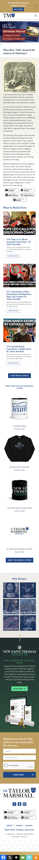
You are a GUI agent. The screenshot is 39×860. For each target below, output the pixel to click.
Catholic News (28, 612)
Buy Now (18, 9)
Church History (11, 594)
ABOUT (9, 825)
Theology (27, 596)
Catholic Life (11, 628)
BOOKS (29, 825)
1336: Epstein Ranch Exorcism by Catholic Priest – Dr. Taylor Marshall (19, 349)
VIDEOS (19, 825)
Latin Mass (11, 612)
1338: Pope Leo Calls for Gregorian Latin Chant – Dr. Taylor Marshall (18, 242)
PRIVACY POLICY (19, 837)
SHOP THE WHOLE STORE (19, 560)
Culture (28, 628)
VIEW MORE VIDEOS (19, 375)
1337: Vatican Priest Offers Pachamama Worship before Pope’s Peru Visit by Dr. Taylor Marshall (19, 295)
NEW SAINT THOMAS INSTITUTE (19, 830)
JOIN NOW (18, 689)
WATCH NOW (13, 256)
